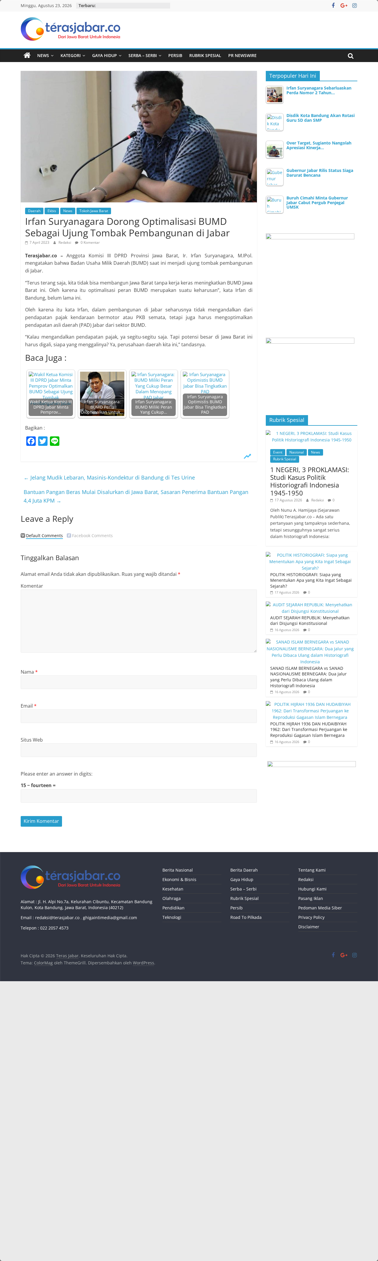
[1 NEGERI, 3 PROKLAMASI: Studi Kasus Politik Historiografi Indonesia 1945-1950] (311, 433)
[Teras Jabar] (27, 55)
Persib (175, 55)
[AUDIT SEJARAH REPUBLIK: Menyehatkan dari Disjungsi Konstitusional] (310, 604)
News (43, 55)
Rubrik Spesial (205, 55)
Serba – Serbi (142, 55)
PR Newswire (242, 55)
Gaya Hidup (104, 55)
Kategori (71, 55)
